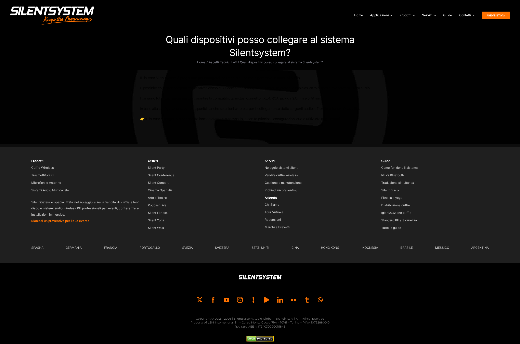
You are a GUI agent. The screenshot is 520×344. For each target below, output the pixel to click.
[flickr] (293, 300)
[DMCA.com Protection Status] (260, 339)
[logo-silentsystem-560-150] (52, 6)
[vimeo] (266, 300)
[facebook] (213, 300)
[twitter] (199, 300)
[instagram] (240, 300)
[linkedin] (280, 300)
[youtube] (226, 300)
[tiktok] (253, 300)
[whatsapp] (320, 300)
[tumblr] (307, 300)
